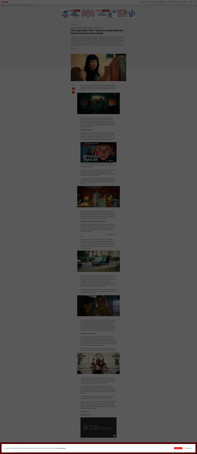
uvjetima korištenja (62, 448)
